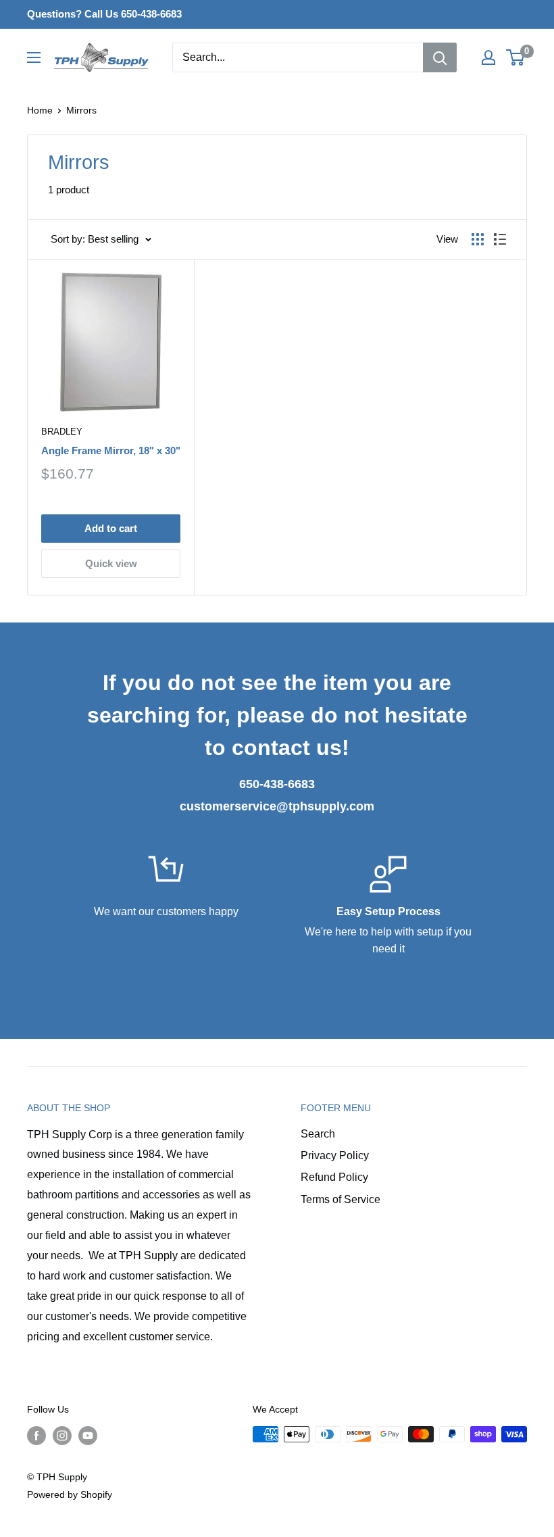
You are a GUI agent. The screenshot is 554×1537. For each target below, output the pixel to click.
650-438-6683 (277, 784)
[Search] (440, 57)
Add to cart (110, 528)
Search (318, 1134)
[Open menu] (34, 57)
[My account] (488, 57)
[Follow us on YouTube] (87, 1435)
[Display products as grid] (478, 239)
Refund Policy (334, 1177)
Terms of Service (340, 1199)
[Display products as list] (500, 239)
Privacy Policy (335, 1155)
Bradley (61, 431)
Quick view (111, 563)
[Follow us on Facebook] (36, 1435)
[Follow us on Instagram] (62, 1435)
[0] (515, 57)
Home (40, 110)
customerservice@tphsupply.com (277, 806)
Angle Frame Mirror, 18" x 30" (110, 450)
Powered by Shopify (69, 1494)
